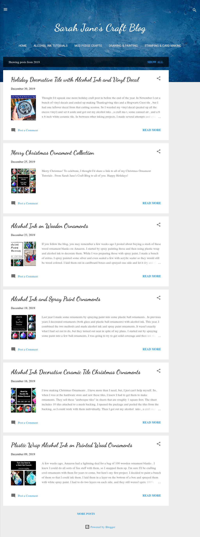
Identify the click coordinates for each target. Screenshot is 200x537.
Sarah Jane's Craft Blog (100, 27)
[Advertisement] (184, 115)
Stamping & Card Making (163, 45)
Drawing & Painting (123, 45)
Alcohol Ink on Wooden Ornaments (49, 225)
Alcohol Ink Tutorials (51, 45)
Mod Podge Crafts (88, 45)
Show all (155, 62)
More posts (86, 514)
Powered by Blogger (102, 527)
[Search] (194, 11)
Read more (152, 130)
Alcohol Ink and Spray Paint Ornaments (55, 298)
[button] (158, 79)
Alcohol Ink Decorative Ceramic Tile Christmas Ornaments (75, 371)
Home (23, 45)
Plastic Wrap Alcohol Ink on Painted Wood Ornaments (71, 445)
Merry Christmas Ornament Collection (52, 152)
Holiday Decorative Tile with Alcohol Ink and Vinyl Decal (75, 79)
